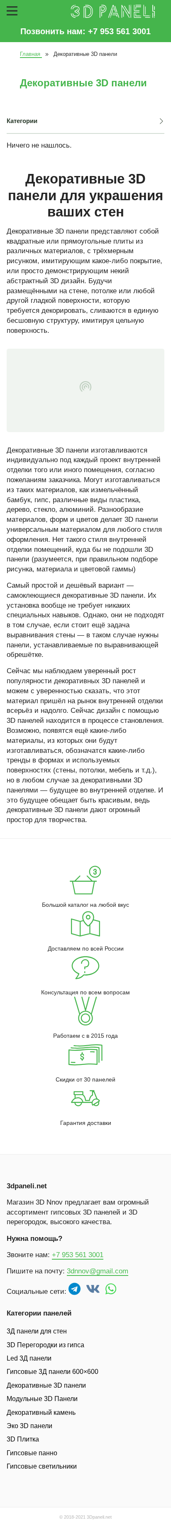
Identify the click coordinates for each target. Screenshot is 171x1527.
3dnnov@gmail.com (97, 1271)
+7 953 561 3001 (77, 1255)
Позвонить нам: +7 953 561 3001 (85, 31)
